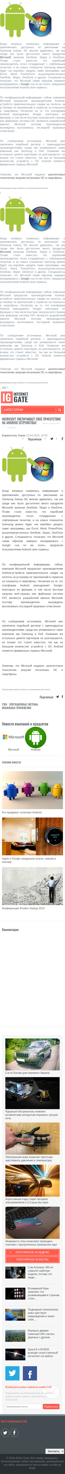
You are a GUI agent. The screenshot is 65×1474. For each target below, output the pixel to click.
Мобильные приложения (16, 708)
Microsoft (5, 57)
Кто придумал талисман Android (22, 812)
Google (25, 84)
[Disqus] (32, 974)
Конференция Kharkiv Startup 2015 (23, 908)
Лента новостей (50, 423)
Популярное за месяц (32, 1259)
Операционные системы (23, 704)
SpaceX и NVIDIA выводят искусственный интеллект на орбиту (43, 1352)
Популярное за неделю (32, 1252)
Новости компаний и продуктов (25, 723)
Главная (11, 427)
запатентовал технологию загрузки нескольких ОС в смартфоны (32, 670)
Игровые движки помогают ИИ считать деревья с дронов (41, 1334)
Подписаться (51, 1406)
